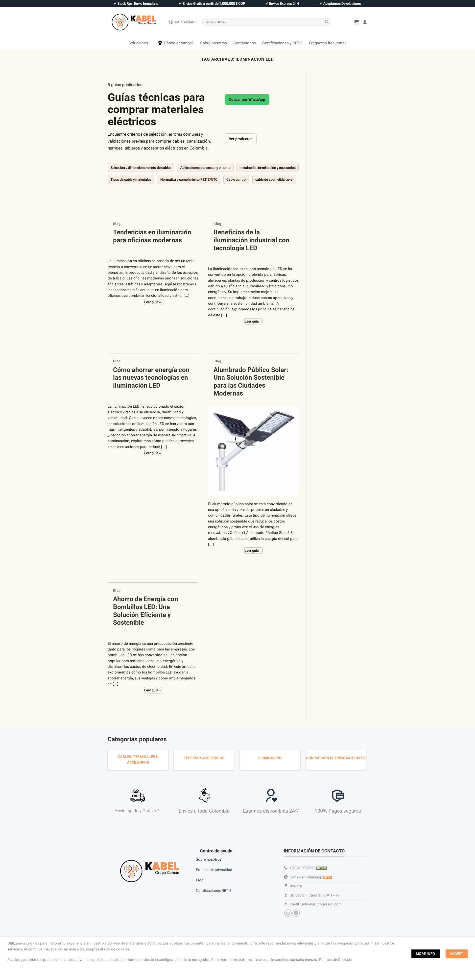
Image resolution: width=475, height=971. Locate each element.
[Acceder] (364, 22)
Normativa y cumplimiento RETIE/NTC (188, 179)
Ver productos (240, 139)
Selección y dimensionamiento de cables (141, 168)
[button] (356, 22)
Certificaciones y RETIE (282, 43)
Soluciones (138, 43)
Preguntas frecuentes (328, 43)
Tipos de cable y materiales (131, 179)
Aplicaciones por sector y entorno (205, 168)
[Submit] (327, 22)
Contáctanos (244, 43)
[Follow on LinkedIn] (296, 913)
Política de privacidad (214, 870)
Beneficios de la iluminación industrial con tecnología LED (251, 239)
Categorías (184, 22)
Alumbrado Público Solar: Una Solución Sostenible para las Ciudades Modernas (251, 381)
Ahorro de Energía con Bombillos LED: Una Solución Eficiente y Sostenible (145, 610)
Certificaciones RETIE (214, 890)
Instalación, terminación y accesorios (267, 168)
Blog (117, 224)
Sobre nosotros (213, 43)
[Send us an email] (288, 913)
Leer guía (160, 302)
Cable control (236, 179)
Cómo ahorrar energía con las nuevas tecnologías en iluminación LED (151, 377)
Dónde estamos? (179, 43)
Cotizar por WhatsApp (247, 99)
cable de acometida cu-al (274, 179)
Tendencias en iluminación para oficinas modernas (152, 236)
